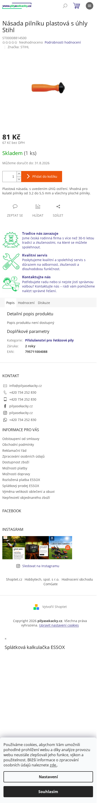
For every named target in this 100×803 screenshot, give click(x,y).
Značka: (18, 47)
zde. (53, 765)
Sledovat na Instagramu (40, 566)
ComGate (50, 584)
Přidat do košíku (44, 176)
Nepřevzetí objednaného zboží (26, 497)
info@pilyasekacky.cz (25, 385)
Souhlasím (48, 791)
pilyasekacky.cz (21, 406)
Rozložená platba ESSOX (21, 479)
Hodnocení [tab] (26, 302)
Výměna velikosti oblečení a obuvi (28, 491)
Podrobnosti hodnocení (63, 42)
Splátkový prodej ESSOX (20, 486)
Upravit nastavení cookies (59, 625)
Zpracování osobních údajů (23, 456)
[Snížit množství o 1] (19, 179)
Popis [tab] (10, 302)
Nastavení (48, 776)
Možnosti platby (14, 468)
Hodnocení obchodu (77, 579)
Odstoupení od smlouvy (20, 438)
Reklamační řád (14, 450)
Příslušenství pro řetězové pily (49, 340)
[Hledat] (65, 5)
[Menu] (89, 5)
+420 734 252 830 (22, 392)
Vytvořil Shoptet (54, 606)
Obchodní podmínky (18, 444)
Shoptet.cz (14, 579)
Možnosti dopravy (16, 474)
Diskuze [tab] (44, 302)
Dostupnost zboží (15, 462)
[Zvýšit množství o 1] (19, 174)
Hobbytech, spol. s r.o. (42, 579)
